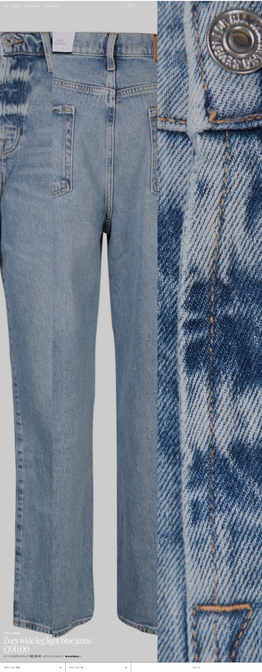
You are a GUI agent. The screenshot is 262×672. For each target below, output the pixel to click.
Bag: (254, 5)
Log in (244, 5)
